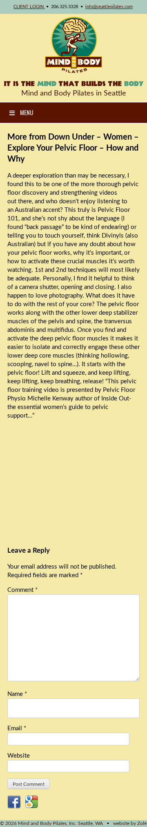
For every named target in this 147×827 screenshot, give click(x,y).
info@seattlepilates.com (109, 6)
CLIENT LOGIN (29, 6)
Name (17, 694)
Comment (22, 590)
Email (16, 728)
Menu (26, 112)
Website (18, 756)
